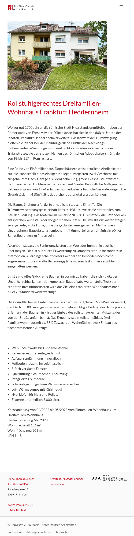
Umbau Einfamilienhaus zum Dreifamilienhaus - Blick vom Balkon (100, 84)
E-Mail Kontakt (17, 509)
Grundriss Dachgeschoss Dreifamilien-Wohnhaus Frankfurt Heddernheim (92, 84)
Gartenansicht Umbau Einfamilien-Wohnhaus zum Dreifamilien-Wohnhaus (41, 84)
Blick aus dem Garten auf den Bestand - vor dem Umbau (33, 84)
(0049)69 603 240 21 (20, 504)
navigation (121, 6)
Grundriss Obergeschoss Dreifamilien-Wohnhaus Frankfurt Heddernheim (58, 84)
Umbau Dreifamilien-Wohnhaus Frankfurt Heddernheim (96, 84)
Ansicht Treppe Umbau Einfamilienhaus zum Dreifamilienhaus (67, 84)
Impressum (15, 532)
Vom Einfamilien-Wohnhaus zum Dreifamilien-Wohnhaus (25, 84)
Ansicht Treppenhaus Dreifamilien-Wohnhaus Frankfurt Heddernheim (79, 84)
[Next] (117, 55)
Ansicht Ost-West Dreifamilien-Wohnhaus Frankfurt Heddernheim (50, 84)
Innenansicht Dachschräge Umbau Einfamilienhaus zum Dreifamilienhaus (104, 84)
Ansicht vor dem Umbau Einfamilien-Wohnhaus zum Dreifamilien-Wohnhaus (29, 84)
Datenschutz (63, 532)
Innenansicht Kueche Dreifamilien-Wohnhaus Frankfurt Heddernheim (88, 84)
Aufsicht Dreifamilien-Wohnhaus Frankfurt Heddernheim (46, 84)
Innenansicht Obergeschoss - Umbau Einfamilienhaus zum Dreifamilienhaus (71, 84)
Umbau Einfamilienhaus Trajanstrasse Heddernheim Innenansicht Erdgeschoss (62, 84)
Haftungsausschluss (38, 532)
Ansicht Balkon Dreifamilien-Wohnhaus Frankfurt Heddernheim (108, 84)
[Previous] (16, 55)
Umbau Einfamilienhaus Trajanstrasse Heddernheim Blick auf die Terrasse (54, 84)
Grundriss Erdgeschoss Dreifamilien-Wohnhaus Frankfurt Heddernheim (75, 84)
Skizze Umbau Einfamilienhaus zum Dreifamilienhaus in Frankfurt (37, 84)
